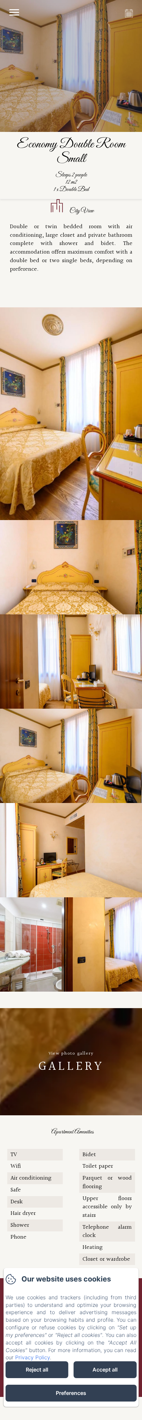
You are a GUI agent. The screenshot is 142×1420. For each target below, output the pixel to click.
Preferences (71, 1393)
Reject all (37, 1369)
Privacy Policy (32, 1357)
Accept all (105, 1369)
